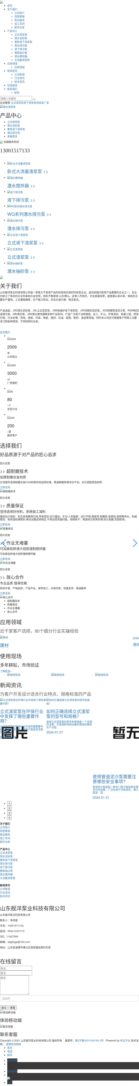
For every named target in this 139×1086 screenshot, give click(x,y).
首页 (9, 5)
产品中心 (12, 31)
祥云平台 (125, 1040)
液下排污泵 (20, 49)
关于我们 (12, 9)
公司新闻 (19, 74)
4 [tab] (9, 817)
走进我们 (5, 332)
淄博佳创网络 (13, 1044)
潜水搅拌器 (20, 56)
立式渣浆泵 (20, 34)
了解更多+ (6, 671)
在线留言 (12, 85)
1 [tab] (9, 803)
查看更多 (12, 136)
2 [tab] (9, 808)
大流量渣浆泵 (22, 60)
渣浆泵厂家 (42, 102)
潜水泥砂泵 (20, 38)
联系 (17, 92)
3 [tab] (9, 813)
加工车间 (19, 23)
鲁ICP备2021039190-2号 (89, 1040)
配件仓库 (19, 27)
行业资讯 (19, 78)
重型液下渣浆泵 (23, 41)
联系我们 (12, 89)
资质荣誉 (19, 16)
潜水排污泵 (20, 45)
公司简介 (19, 12)
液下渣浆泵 (30, 102)
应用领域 (12, 63)
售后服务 (19, 20)
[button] (4, 543)
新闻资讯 (12, 70)
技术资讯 (19, 81)
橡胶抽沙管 (20, 52)
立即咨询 (5, 487)
